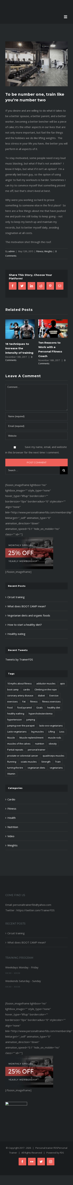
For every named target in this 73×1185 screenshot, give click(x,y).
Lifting (51, 731)
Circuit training (16, 597)
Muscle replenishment (31, 737)
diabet (41, 695)
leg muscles (37, 731)
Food (10, 707)
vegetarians (56, 767)
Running (11, 761)
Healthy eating (16, 634)
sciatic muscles (29, 761)
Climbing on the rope (46, 689)
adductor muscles (45, 683)
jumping (30, 719)
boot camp (13, 689)
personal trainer (36, 749)
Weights (48, 251)
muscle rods (54, 737)
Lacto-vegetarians (17, 731)
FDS (62, 1152)
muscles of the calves (18, 743)
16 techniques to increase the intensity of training (19, 348)
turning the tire (15, 767)
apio (62, 683)
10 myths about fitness (19, 683)
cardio (26, 689)
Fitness (39, 251)
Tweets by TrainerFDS (19, 659)
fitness (34, 701)
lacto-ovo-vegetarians (51, 725)
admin (11, 251)
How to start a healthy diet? (24, 624)
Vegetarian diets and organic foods (28, 615)
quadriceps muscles (53, 755)
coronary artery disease (20, 695)
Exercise (53, 695)
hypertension (14, 719)
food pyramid (24, 707)
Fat (24, 701)
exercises (12, 701)
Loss (61, 731)
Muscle (11, 737)
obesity (53, 743)
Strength (45, 761)
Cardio (11, 799)
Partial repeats (15, 749)
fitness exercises (51, 701)
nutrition (39, 743)
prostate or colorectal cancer (22, 755)
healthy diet (53, 707)
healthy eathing (15, 713)
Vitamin (11, 773)
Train (58, 761)
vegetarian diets (36, 767)
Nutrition (12, 827)
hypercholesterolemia (40, 713)
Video (10, 836)
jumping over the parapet (21, 725)
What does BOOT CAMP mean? (26, 606)
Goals (39, 707)
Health (11, 817)
